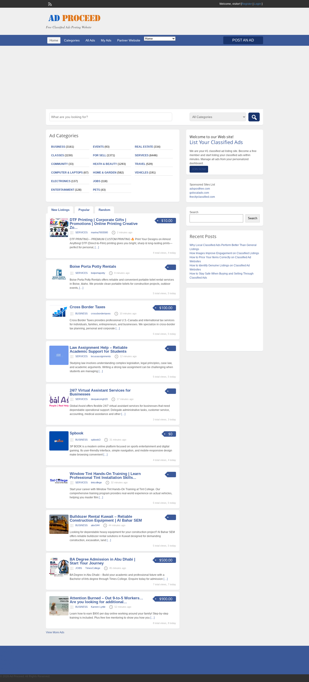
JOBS (96, 181)
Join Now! (199, 169)
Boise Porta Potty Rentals (93, 266)
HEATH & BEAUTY (105, 164)
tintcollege (96, 482)
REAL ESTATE (144, 146)
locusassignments (101, 356)
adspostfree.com (200, 188)
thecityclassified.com (202, 196)
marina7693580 (99, 232)
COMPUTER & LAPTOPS (67, 172)
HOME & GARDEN (104, 172)
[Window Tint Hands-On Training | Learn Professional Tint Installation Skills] (59, 490)
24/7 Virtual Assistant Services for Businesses (100, 392)
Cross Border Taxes (87, 307)
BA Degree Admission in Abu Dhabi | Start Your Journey (102, 561)
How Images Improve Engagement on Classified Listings (224, 253)
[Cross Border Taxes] (59, 318)
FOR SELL (99, 155)
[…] (97, 247)
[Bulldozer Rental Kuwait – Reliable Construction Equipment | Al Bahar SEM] (59, 533)
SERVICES (142, 155)
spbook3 (95, 439)
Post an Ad (243, 40)
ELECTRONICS (61, 181)
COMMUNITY (59, 164)
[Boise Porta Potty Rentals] (59, 282)
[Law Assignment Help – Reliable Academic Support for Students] (59, 364)
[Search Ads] (254, 117)
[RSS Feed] (49, 3)
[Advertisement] (154, 77)
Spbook (76, 433)
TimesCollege (92, 568)
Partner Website (128, 40)
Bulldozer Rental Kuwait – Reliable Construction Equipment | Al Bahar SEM (106, 518)
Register (247, 3)
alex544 (95, 525)
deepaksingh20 (99, 399)
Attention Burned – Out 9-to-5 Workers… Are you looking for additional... (106, 600)
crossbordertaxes (101, 313)
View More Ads (55, 632)
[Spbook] (59, 449)
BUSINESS (58, 146)
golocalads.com (199, 192)
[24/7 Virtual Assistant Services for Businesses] (59, 406)
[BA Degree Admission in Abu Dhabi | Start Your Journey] (59, 575)
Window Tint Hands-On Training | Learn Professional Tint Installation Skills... (105, 476)
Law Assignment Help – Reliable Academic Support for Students (98, 349)
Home (54, 40)
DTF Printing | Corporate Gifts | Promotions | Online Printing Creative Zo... (104, 224)
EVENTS (98, 146)
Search (194, 212)
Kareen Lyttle (98, 606)
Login (257, 3)
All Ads (90, 40)
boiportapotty (98, 273)
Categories (72, 40)
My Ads (106, 40)
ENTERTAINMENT (62, 189)
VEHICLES (141, 172)
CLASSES (57, 155)
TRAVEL (140, 164)
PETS (96, 189)
